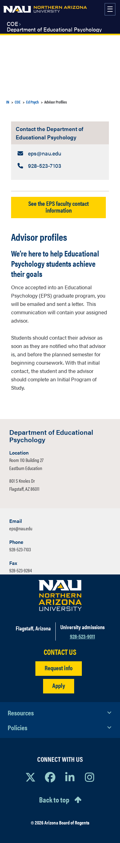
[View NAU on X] (30, 777)
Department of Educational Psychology (54, 29)
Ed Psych (32, 102)
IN (7, 102)
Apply (58, 685)
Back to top (54, 799)
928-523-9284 (20, 570)
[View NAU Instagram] (89, 777)
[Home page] (45, 9)
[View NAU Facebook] (50, 777)
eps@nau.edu (20, 528)
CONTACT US (60, 652)
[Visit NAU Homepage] (60, 595)
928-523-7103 (20, 549)
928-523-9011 (82, 636)
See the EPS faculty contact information (58, 206)
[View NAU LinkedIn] (70, 777)
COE (12, 24)
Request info (59, 667)
